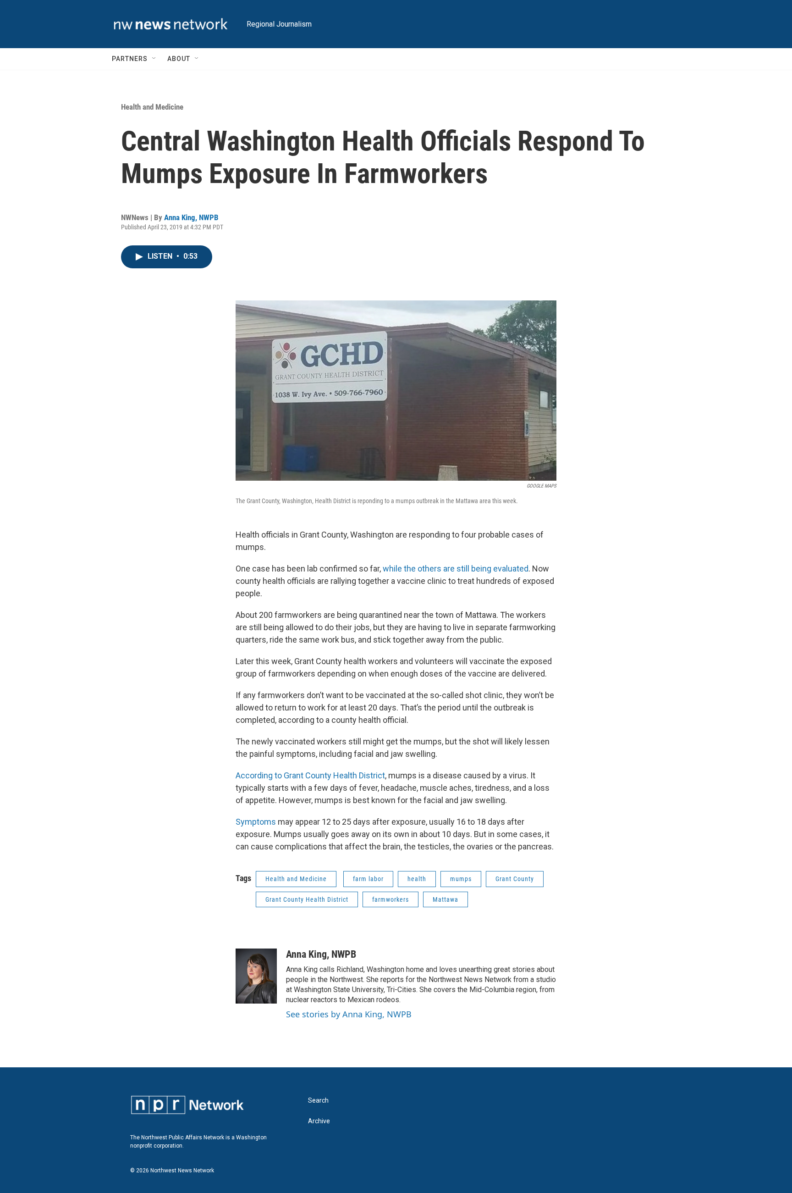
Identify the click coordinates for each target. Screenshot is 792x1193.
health (416, 878)
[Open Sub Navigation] (154, 58)
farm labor (368, 878)
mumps (461, 878)
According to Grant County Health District (310, 775)
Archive (319, 1121)
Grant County (514, 878)
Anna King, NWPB (191, 217)
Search (318, 1100)
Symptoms (256, 822)
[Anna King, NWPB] (256, 976)
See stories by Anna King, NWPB (349, 1014)
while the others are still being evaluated (455, 568)
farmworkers (390, 899)
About (178, 58)
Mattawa (445, 899)
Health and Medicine (152, 106)
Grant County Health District (306, 899)
